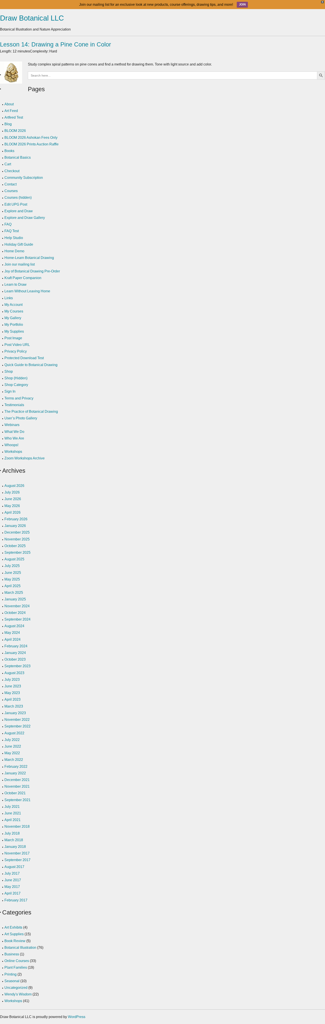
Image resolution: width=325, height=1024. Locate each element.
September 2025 (17, 552)
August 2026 (14, 486)
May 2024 (12, 632)
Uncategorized (15, 987)
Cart (7, 164)
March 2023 (13, 706)
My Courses (13, 311)
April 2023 (12, 699)
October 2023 (15, 659)
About (9, 104)
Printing (10, 974)
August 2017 (14, 867)
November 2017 (17, 853)
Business (11, 954)
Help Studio (13, 238)
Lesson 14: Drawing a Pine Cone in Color (55, 44)
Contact (10, 184)
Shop (8, 371)
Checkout (11, 171)
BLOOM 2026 (15, 131)
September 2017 (17, 860)
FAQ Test (11, 231)
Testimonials (14, 405)
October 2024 (15, 613)
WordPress (76, 1017)
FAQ (7, 224)
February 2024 (15, 646)
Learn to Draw (15, 284)
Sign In (9, 391)
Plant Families (15, 967)
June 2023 (12, 686)
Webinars (11, 425)
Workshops (13, 451)
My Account (13, 305)
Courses (11, 191)
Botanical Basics (17, 157)
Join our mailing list (19, 264)
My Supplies (14, 331)
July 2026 (12, 492)
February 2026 (15, 519)
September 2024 (17, 619)
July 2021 (12, 806)
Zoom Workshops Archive (24, 458)
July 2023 (12, 679)
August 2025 (14, 559)
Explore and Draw (18, 211)
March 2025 (13, 592)
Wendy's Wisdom (18, 994)
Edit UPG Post (15, 204)
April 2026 (12, 512)
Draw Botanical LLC (32, 18)
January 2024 (15, 653)
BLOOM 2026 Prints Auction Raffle (31, 144)
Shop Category (16, 385)
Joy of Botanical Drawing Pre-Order (32, 271)
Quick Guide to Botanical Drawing (30, 365)
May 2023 (12, 693)
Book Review (14, 941)
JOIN (242, 4)
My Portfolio (13, 324)
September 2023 (17, 666)
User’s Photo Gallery (20, 418)
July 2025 (12, 566)
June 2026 (12, 499)
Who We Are (14, 438)
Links (8, 298)
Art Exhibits (13, 927)
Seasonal (11, 981)
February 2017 (15, 900)
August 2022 (14, 733)
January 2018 (15, 847)
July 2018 (12, 833)
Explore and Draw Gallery (24, 218)
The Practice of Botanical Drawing (31, 411)
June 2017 (12, 880)
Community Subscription (23, 177)
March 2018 (13, 840)
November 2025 (17, 539)
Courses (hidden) (18, 197)
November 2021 (17, 786)
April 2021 (12, 820)
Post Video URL (17, 345)
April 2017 (12, 893)
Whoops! (11, 445)
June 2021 (12, 813)
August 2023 (14, 673)
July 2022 (12, 740)
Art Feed (11, 111)
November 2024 (17, 606)
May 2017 (12, 887)
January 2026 (15, 526)
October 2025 (15, 546)
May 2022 (12, 753)
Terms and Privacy (18, 398)
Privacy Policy (15, 351)
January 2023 (15, 713)
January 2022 (15, 773)
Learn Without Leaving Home (27, 291)
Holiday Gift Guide (18, 244)
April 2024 (12, 639)
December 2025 (17, 532)
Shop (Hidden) (15, 378)
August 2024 (14, 626)
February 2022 (15, 766)
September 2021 (17, 800)
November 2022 (17, 719)
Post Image (13, 338)
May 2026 (12, 506)
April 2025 (12, 586)
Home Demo (14, 251)
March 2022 (13, 760)
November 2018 (17, 826)
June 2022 (12, 746)
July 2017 (12, 873)
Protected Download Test (24, 358)
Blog (8, 124)
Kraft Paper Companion (22, 278)
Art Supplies (14, 934)
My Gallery (12, 318)
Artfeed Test (13, 117)
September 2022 (17, 726)
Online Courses (16, 961)
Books (9, 151)
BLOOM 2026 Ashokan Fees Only (30, 137)
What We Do (14, 432)
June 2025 (12, 573)
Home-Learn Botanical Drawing (29, 258)
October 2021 (15, 793)
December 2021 (17, 780)
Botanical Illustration (20, 947)
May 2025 (12, 579)
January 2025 (15, 599)
